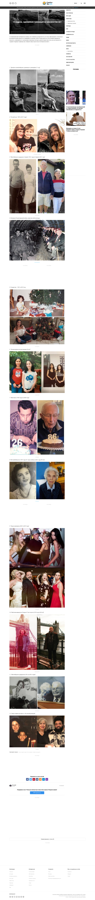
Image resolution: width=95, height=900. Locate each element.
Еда (67, 28)
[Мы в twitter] (16, 3)
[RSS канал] (23, 897)
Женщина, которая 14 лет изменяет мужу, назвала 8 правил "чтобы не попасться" (75, 130)
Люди (67, 37)
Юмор (67, 40)
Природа (68, 25)
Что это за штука (70, 59)
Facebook (69, 871)
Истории (11, 873)
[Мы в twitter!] (14, 897)
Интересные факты (71, 43)
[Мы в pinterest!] (19, 897)
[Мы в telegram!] (12, 897)
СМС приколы (31, 873)
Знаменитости (70, 34)
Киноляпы (70, 51)
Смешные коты (71, 21)
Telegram (69, 873)
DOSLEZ (12, 894)
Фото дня (68, 15)
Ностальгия (69, 56)
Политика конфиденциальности (54, 878)
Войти (75, 3)
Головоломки (31, 871)
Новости (68, 10)
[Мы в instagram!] (17, 897)
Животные (68, 18)
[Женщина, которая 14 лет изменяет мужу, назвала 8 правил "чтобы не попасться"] (76, 119)
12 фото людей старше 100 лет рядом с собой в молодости (29, 752)
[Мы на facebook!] (10, 3)
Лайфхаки (68, 45)
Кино (67, 48)
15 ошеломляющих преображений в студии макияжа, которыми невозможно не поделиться (75, 108)
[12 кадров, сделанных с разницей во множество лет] (46, 779)
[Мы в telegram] (13, 3)
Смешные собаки (71, 23)
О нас (49, 871)
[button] (27, 779)
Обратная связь (51, 876)
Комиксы (68, 53)
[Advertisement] (37, 55)
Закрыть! (76, 7)
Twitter (69, 876)
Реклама (50, 873)
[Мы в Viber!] (21, 897)
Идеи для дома (70, 62)
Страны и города (70, 31)
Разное (68, 65)
